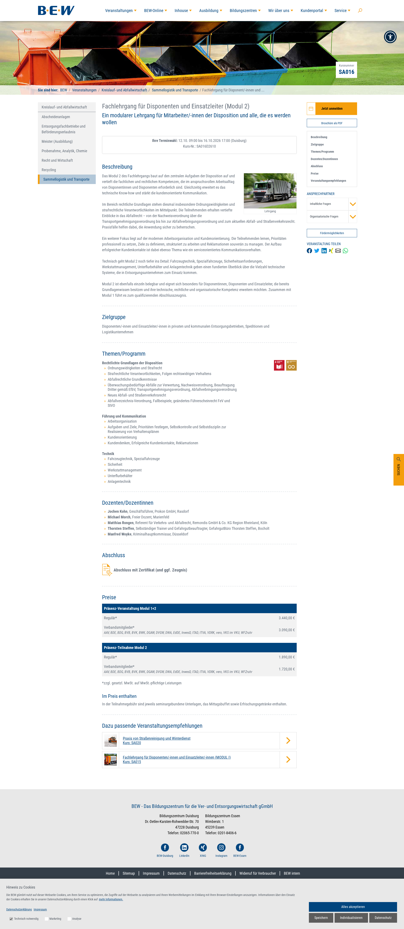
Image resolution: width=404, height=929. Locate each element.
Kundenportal (312, 10)
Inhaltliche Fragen (320, 204)
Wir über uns (278, 10)
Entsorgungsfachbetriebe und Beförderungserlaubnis (63, 129)
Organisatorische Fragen (324, 216)
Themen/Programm (322, 151)
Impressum (151, 873)
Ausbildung (208, 10)
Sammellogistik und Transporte (175, 90)
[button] (390, 37)
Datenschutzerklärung (19, 909)
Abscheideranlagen (56, 117)
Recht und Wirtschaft (57, 160)
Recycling (49, 170)
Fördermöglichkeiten (332, 233)
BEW (64, 90)
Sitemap (129, 873)
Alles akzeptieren (353, 907)
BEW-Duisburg (165, 855)
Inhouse (181, 10)
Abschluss (317, 166)
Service (341, 10)
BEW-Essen (239, 855)
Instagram (221, 855)
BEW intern (292, 873)
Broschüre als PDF (332, 123)
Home (110, 873)
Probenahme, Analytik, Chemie (64, 151)
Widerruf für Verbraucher (257, 873)
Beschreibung (319, 137)
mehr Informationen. (111, 899)
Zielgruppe (317, 144)
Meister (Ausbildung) (57, 141)
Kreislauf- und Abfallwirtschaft (124, 90)
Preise (315, 173)
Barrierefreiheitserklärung (212, 873)
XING (203, 855)
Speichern (321, 918)
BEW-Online (153, 10)
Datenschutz (177, 873)
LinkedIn (184, 855)
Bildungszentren (243, 10)
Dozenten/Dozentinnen (324, 159)
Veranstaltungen (119, 10)
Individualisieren (351, 918)
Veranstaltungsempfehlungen (328, 180)
